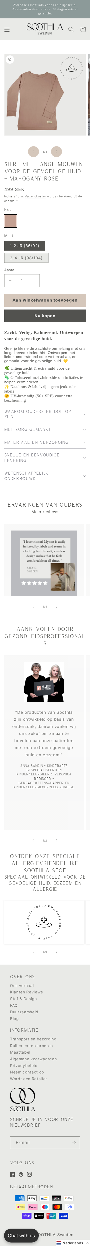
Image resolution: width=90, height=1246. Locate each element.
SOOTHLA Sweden (54, 1234)
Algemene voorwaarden (33, 1059)
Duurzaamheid (24, 1012)
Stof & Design (23, 998)
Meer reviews (45, 511)
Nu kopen (45, 315)
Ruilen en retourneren (31, 1045)
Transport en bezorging (33, 1039)
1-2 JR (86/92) (25, 245)
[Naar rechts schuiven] (56, 151)
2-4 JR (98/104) (26, 258)
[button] (7, 29)
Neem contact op (27, 1072)
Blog (14, 1018)
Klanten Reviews (26, 992)
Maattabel (20, 1052)
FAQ (14, 1005)
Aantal (10, 270)
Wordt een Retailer (28, 1078)
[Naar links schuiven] (33, 151)
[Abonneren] (74, 1142)
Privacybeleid (24, 1065)
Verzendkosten (35, 196)
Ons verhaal (22, 985)
